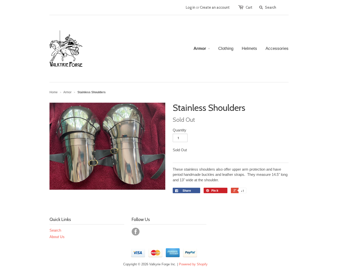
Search (55, 230)
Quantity (179, 130)
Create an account (215, 7)
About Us (57, 237)
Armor (67, 92)
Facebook (136, 232)
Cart (249, 7)
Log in (190, 7)
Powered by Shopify (193, 264)
